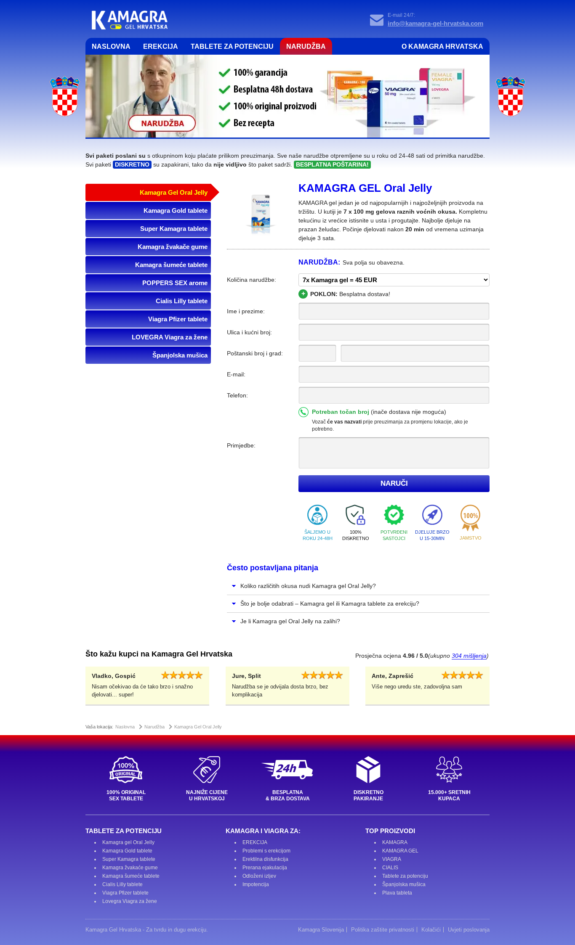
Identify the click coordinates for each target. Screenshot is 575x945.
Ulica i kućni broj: (249, 332)
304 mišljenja (469, 655)
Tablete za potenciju (232, 46)
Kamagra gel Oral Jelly (128, 842)
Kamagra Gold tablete (176, 210)
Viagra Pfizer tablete (178, 319)
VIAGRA (391, 859)
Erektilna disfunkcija (265, 859)
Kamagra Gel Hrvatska (113, 929)
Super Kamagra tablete (174, 228)
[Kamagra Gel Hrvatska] (130, 20)
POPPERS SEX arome (175, 282)
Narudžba (306, 46)
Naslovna (111, 46)
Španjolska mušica (180, 355)
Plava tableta (397, 893)
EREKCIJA (254, 842)
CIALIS (390, 868)
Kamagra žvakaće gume (130, 868)
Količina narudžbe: (251, 279)
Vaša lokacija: (99, 726)
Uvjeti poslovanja (469, 929)
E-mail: (236, 374)
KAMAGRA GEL (400, 851)
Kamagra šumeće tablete (171, 264)
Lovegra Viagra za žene (129, 901)
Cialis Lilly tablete (182, 300)
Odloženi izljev (259, 876)
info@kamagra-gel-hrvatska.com (435, 23)
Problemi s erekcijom (266, 851)
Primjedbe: (241, 445)
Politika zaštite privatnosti (382, 929)
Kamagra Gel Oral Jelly (174, 192)
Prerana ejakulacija (264, 868)
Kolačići (431, 929)
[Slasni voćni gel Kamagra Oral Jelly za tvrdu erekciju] (260, 215)
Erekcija (160, 46)
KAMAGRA (394, 842)
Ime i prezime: (246, 311)
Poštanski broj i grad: (255, 353)
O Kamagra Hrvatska (442, 46)
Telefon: (237, 395)
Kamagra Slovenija (321, 929)
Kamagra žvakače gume (173, 246)
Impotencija (255, 884)
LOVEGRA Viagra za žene (170, 337)
